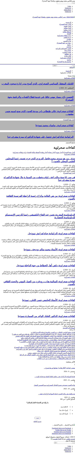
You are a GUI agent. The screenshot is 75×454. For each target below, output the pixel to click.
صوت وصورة (67, 52)
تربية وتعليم (67, 37)
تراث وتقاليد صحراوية (64, 35)
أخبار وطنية (67, 30)
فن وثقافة (68, 54)
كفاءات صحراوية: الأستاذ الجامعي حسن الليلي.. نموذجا (48, 300)
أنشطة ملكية (67, 32)
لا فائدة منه (64, 407)
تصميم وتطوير (70, 439)
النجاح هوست (56, 439)
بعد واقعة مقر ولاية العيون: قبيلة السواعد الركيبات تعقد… (56, 394)
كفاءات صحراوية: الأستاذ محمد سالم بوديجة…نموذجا (49, 249)
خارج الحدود (67, 41)
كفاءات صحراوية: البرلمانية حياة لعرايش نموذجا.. (51, 233)
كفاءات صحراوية (65, 58)
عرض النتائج (37, 421)
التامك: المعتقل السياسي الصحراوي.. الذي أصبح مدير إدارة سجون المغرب (38, 83)
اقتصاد (69, 33)
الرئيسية (68, 22)
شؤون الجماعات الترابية (63, 48)
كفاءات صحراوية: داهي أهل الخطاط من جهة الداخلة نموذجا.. (45, 265)
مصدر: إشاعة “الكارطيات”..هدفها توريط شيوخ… (59, 368)
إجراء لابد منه (63, 414)
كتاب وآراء (67, 56)
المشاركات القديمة (69, 328)
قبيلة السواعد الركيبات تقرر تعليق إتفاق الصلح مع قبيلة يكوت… (55, 376)
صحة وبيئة (67, 50)
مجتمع (69, 60)
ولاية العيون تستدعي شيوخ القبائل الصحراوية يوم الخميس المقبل (54, 385)
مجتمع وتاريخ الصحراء (64, 61)
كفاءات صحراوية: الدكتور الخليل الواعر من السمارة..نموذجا (46, 316)
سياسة (69, 47)
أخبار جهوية (67, 26)
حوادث (69, 39)
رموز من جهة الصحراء (64, 43)
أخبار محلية (67, 28)
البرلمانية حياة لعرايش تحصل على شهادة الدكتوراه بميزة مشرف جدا (40, 137)
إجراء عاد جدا (63, 410)
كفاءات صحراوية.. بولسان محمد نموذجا (55, 125)
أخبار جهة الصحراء (65, 24)
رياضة (69, 45)
